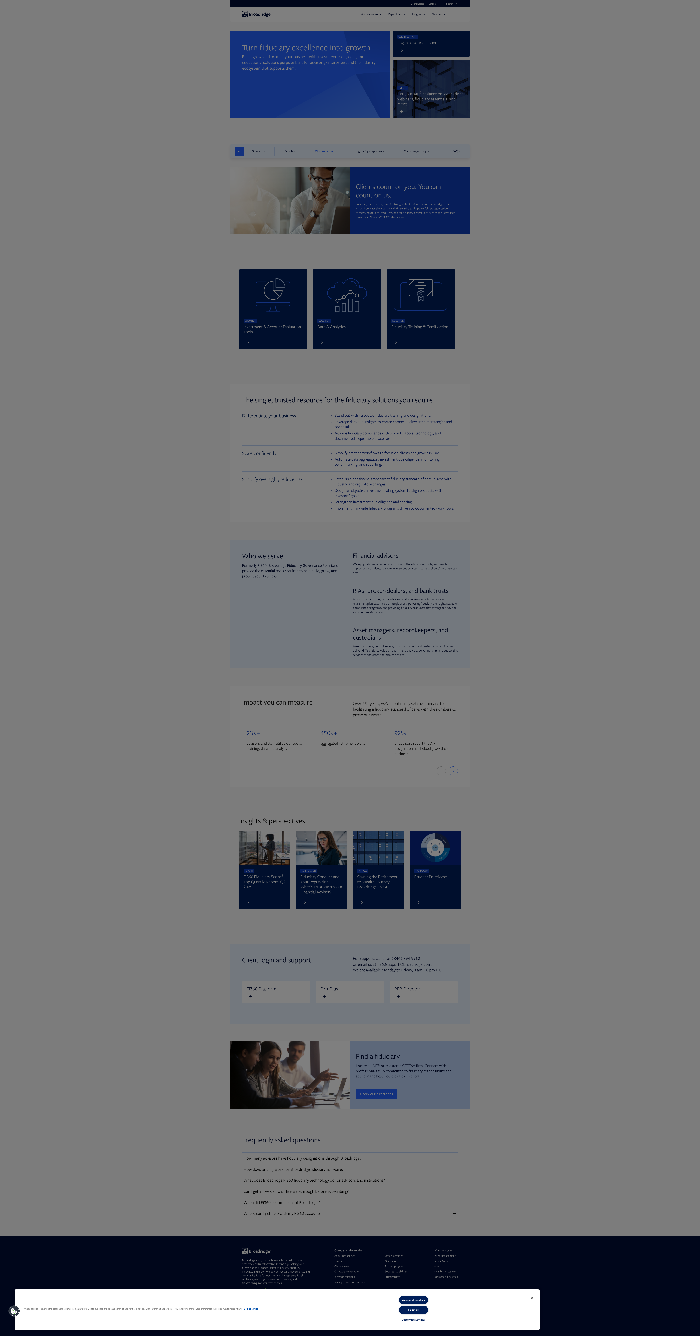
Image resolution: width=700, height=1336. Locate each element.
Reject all (413, 1309)
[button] (14, 1311)
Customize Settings (413, 1319)
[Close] (532, 1298)
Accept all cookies (413, 1300)
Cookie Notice (251, 1308)
